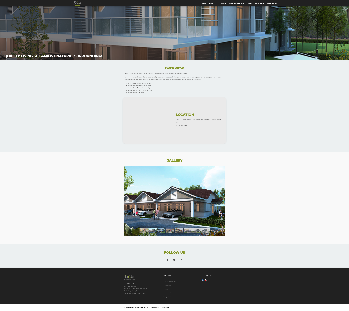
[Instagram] (181, 259)
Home (204, 3)
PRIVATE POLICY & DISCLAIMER (162, 307)
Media (250, 3)
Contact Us (168, 293)
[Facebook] (168, 259)
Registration (272, 3)
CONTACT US (149, 307)
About (211, 3)
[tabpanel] (174, 32)
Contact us (259, 3)
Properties (222, 3)
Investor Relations (236, 3)
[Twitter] (174, 259)
